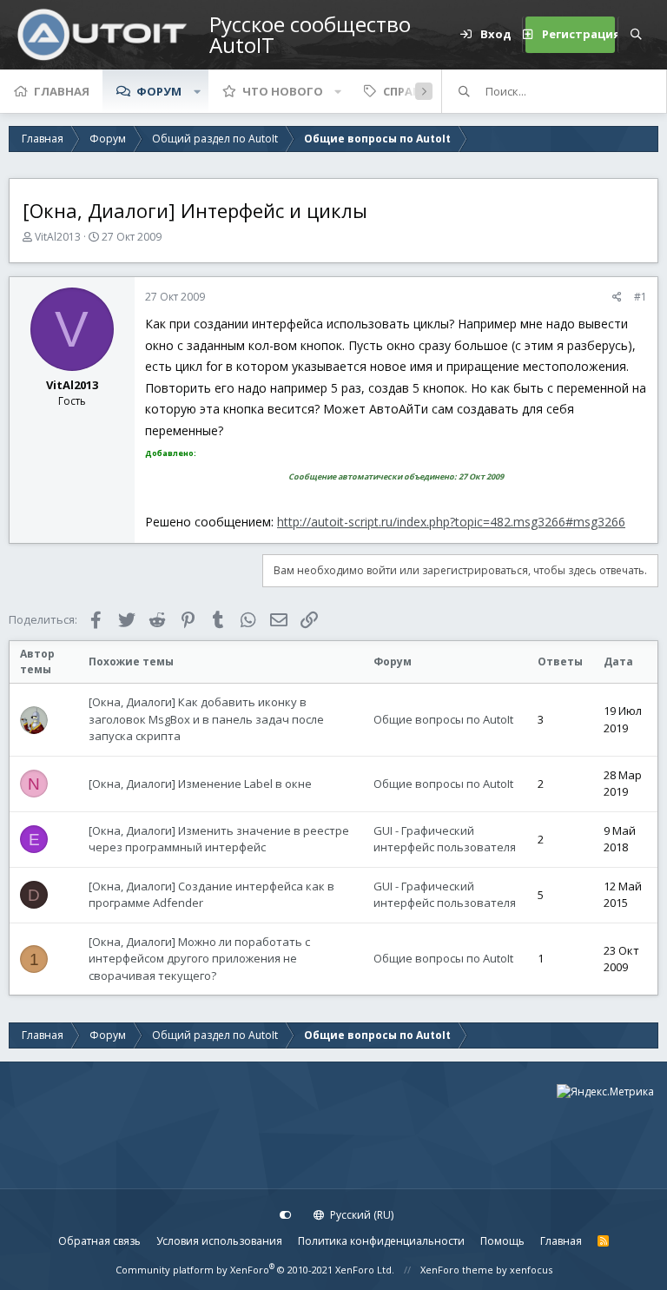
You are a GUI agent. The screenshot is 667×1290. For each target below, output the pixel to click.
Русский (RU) (360, 1214)
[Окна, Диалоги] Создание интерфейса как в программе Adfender (211, 894)
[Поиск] (635, 35)
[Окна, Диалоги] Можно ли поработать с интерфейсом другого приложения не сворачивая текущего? (199, 958)
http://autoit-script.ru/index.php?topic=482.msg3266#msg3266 (451, 521)
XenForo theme (456, 1269)
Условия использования (219, 1241)
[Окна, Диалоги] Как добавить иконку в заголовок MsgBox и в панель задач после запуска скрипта (206, 719)
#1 (640, 296)
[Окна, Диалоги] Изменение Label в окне (200, 783)
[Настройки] (285, 1215)
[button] (197, 91)
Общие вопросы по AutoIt (443, 719)
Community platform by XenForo (255, 1269)
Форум (159, 91)
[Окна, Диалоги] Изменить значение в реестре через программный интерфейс (219, 839)
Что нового (282, 91)
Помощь (502, 1241)
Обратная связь (99, 1241)
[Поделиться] (617, 297)
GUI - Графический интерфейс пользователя (444, 839)
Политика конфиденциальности (381, 1241)
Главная (61, 91)
